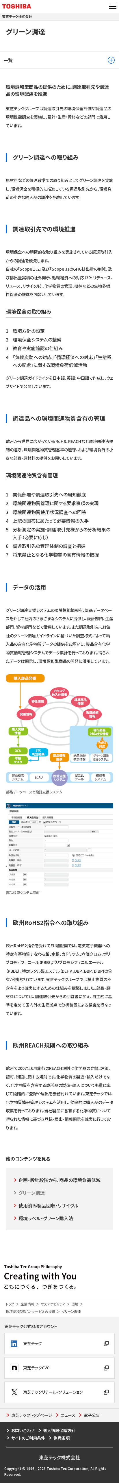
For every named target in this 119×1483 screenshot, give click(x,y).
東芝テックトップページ (31, 1415)
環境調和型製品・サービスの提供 (30, 1311)
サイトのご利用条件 (28, 1438)
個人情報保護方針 (59, 1430)
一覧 (8, 60)
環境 (74, 1303)
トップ (10, 1303)
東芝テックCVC (36, 1368)
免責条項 (61, 1438)
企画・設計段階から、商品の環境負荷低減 (59, 1180)
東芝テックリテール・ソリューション (53, 1392)
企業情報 (27, 1303)
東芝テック (32, 1343)
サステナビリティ (53, 1303)
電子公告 (92, 1415)
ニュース (68, 1415)
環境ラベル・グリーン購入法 (45, 1218)
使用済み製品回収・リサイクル (48, 1205)
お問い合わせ (23, 1430)
